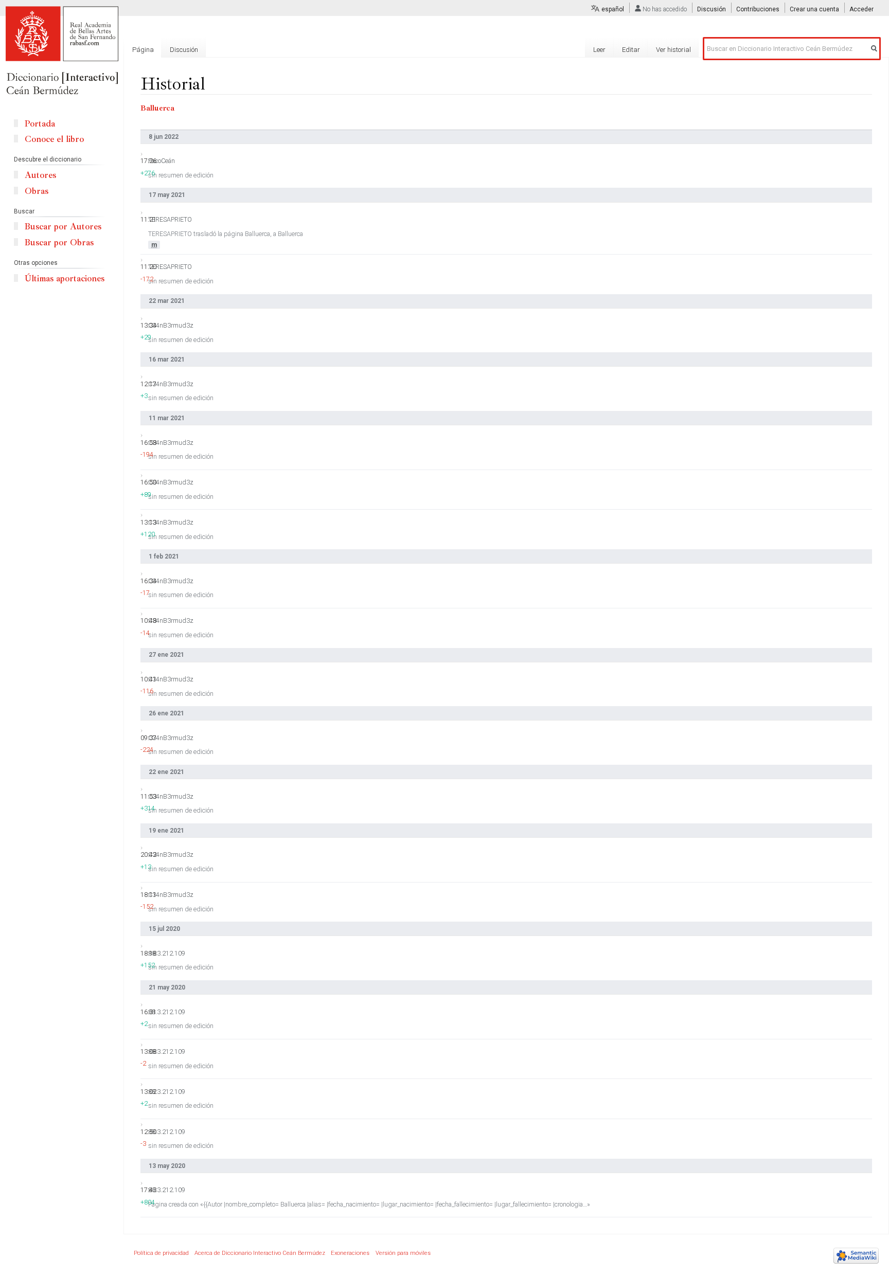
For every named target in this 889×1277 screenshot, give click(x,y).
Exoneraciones (350, 1253)
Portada (40, 123)
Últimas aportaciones (64, 278)
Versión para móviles (403, 1253)
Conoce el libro (54, 139)
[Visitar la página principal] (61, 51)
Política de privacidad (161, 1253)
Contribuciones (757, 9)
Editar (631, 49)
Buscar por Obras (59, 242)
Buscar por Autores (63, 226)
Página (143, 49)
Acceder (861, 9)
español (612, 9)
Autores (40, 175)
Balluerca (157, 108)
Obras (36, 191)
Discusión (711, 9)
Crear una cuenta (814, 9)
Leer (599, 49)
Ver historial (673, 49)
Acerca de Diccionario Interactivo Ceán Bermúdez (259, 1253)
